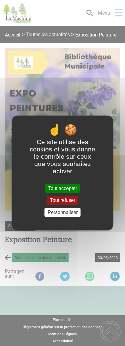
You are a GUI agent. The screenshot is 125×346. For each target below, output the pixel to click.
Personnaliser (63, 212)
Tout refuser (62, 200)
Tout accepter (62, 188)
